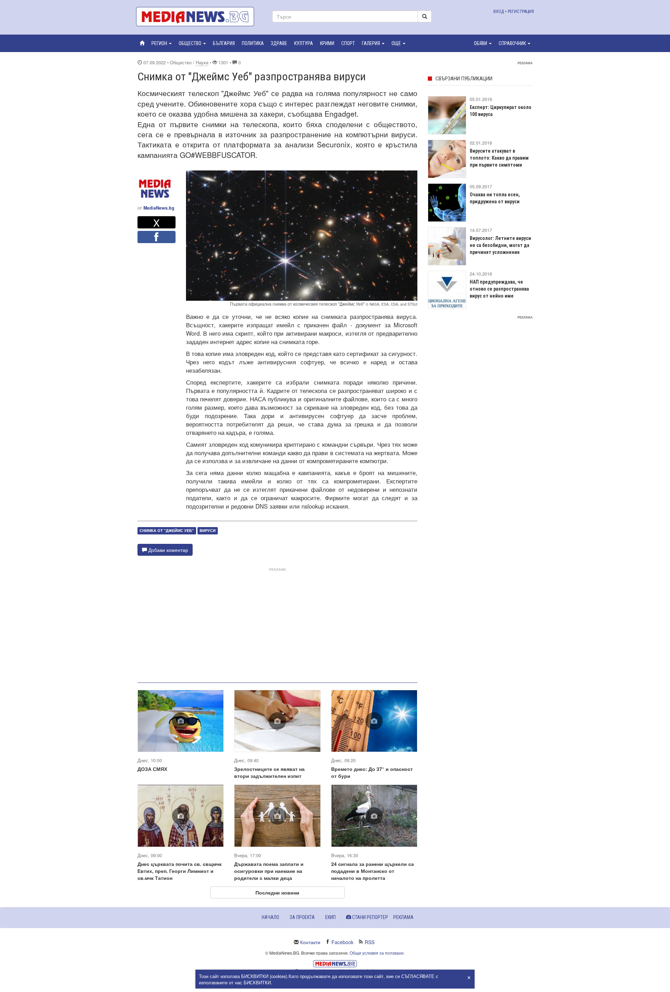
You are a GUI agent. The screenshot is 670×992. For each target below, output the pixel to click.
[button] (161, 43)
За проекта (302, 917)
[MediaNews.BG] (199, 16)
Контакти (310, 942)
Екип (330, 917)
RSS (369, 942)
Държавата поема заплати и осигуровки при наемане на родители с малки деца (269, 870)
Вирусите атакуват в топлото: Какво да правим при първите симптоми (499, 158)
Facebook (342, 942)
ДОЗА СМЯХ (152, 768)
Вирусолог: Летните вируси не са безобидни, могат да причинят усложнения (500, 245)
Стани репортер (369, 917)
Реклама (403, 917)
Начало (270, 917)
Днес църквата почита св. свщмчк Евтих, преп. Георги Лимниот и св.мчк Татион (179, 870)
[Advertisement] (277, 622)
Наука (202, 62)
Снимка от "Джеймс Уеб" (167, 530)
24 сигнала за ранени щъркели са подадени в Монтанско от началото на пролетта (372, 870)
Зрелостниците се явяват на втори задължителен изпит (269, 772)
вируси (208, 530)
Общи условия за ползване (377, 953)
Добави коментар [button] (167, 549)
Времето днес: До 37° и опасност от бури (372, 772)
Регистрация (521, 11)
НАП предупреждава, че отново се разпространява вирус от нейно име (499, 289)
